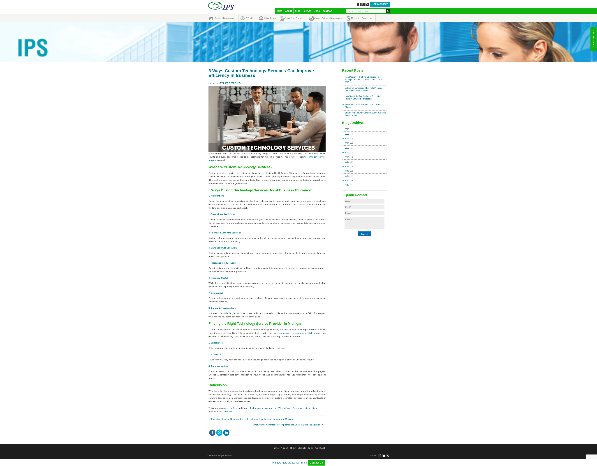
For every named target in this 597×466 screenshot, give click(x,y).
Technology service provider (263, 408)
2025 (347, 134)
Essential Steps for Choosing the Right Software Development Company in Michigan (251, 419)
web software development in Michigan (297, 333)
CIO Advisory (270, 18)
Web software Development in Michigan (297, 408)
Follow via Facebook (359, 4)
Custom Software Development (328, 18)
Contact (327, 11)
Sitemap (373, 456)
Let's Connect (380, 4)
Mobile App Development (362, 18)
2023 (347, 143)
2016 (347, 176)
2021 (347, 152)
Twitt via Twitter (367, 4)
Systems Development (225, 18)
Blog (297, 11)
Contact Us (317, 462)
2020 (347, 157)
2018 (347, 166)
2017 (347, 171)
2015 (347, 180)
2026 (347, 129)
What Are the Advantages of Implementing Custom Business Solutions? (289, 424)
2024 (347, 138)
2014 (347, 185)
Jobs (317, 11)
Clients (307, 11)
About (288, 11)
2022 (347, 148)
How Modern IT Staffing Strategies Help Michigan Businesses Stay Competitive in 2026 (363, 79)
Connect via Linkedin (363, 4)
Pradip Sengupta (232, 83)
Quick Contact (593, 39)
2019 (347, 162)
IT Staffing (250, 18)
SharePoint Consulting (295, 18)
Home (279, 11)
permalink (227, 411)
